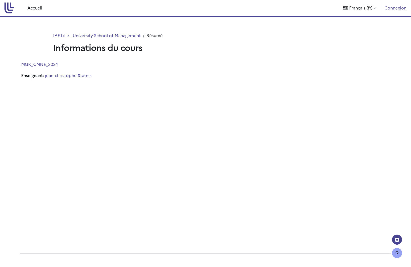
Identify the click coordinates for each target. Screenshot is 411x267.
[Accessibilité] (397, 240)
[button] (359, 8)
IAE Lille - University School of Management (97, 35)
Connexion (395, 8)
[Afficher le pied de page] (397, 253)
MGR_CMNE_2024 (39, 64)
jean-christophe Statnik (68, 75)
